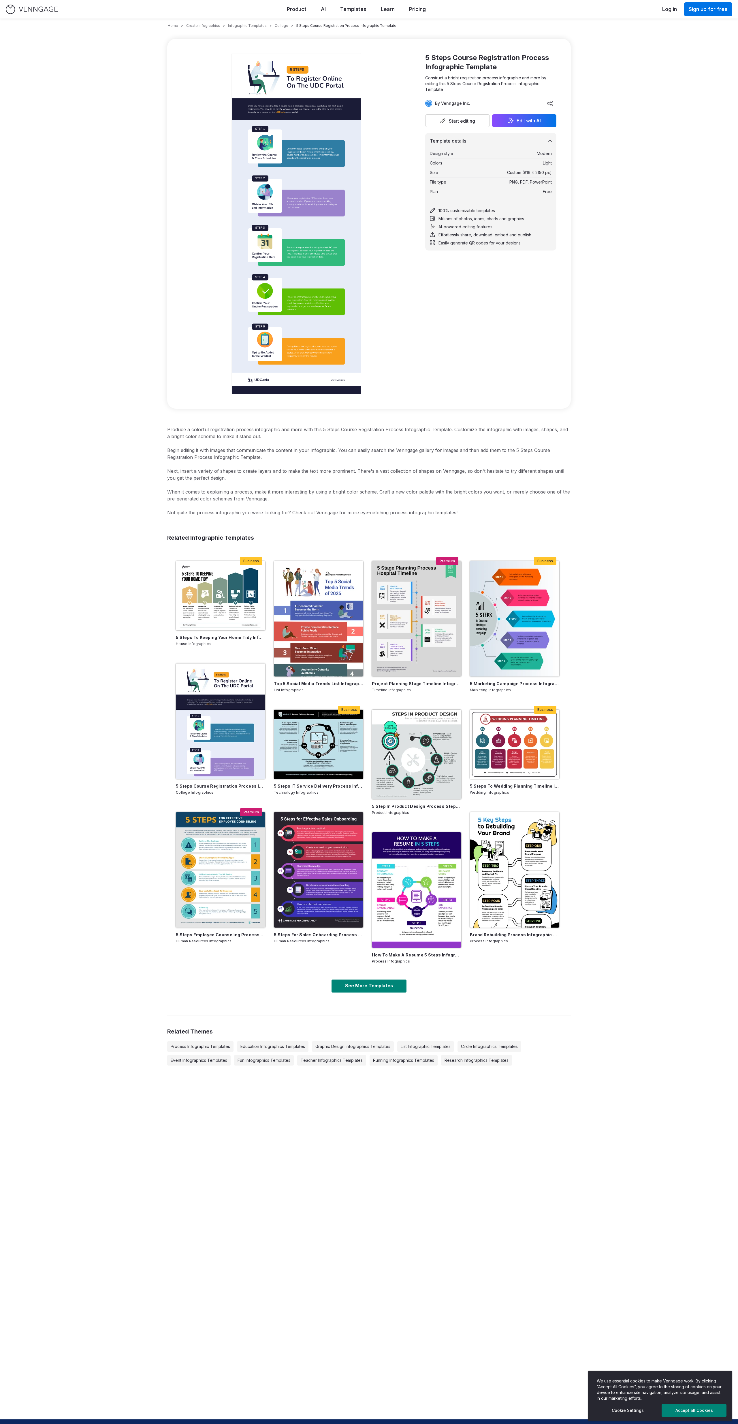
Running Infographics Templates (403, 1060)
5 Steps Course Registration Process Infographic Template (220, 786)
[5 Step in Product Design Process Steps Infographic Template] (416, 754)
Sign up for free (708, 9)
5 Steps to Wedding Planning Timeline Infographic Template (514, 786)
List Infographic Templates (426, 1046)
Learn (388, 9)
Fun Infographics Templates (264, 1060)
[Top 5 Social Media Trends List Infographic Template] (318, 619)
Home (173, 25)
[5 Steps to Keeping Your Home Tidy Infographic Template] (220, 595)
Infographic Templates (247, 25)
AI (323, 9)
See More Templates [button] (369, 985)
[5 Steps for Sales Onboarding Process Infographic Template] (318, 870)
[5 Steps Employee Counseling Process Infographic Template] (220, 870)
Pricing (417, 9)
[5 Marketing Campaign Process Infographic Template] (514, 619)
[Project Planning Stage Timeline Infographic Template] (416, 619)
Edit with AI (529, 121)
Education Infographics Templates (272, 1046)
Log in (669, 9)
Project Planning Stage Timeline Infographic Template (416, 683)
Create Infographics (203, 25)
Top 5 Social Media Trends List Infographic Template (318, 683)
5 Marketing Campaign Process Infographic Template (514, 683)
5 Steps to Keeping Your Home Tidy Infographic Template (220, 637)
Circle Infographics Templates (489, 1046)
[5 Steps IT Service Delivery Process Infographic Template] (318, 744)
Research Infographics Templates (477, 1060)
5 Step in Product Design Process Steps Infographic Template (416, 806)
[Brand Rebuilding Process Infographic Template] (514, 870)
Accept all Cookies (694, 1410)
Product (296, 9)
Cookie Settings (628, 1410)
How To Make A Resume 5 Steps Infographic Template (416, 954)
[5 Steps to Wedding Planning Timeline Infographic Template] (514, 744)
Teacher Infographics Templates (332, 1060)
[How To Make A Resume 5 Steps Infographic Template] (416, 890)
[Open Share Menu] (550, 103)
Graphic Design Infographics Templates (352, 1046)
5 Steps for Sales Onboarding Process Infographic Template (318, 934)
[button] (457, 120)
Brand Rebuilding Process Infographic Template (514, 934)
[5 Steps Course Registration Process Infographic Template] (220, 721)
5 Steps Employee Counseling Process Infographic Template (220, 934)
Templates (353, 9)
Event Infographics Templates (199, 1060)
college (281, 25)
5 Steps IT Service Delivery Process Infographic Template (318, 786)
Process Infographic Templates (200, 1046)
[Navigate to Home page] (32, 9)
